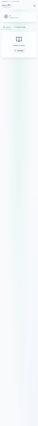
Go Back (20, 51)
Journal (7, 27)
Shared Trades (21, 27)
